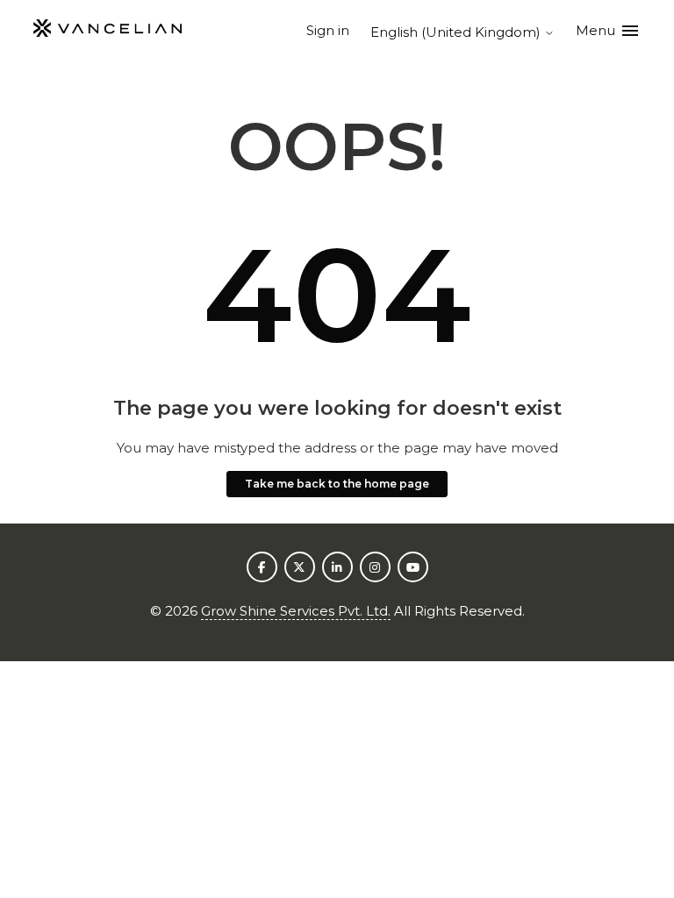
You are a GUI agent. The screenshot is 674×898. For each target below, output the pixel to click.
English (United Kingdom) (457, 32)
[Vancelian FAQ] (107, 31)
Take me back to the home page (337, 483)
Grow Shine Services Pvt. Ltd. (296, 610)
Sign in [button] (327, 30)
